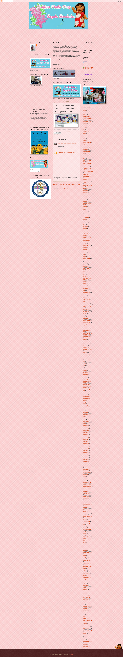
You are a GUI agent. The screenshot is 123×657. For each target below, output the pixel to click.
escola (84, 281)
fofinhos (84, 294)
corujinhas (85, 247)
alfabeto (84, 114)
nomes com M (86, 446)
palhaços (85, 480)
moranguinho (85, 412)
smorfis (84, 601)
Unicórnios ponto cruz (87, 630)
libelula (84, 363)
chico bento (85, 226)
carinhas (84, 199)
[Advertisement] (41, 97)
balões (84, 138)
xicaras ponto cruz (86, 646)
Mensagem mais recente (60, 184)
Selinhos (84, 587)
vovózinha (85, 644)
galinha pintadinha (86, 311)
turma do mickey (86, 628)
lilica (84, 365)
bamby (84, 140)
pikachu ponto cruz (87, 529)
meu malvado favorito (87, 392)
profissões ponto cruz (87, 552)
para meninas (85, 489)
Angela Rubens (40, 45)
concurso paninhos (87, 242)
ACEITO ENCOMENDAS (86, 112)
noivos (84, 419)
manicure (85, 376)
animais (84, 127)
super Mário (85, 610)
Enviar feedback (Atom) (63, 188)
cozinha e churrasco (87, 251)
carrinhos (85, 206)
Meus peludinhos (86, 398)
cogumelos (85, 235)
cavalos (84, 219)
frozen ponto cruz (86, 303)
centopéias (85, 222)
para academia (86, 488)
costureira (85, 249)
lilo (83, 367)
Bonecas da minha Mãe (88, 171)
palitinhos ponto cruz (87, 482)
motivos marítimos (87, 414)
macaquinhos (85, 372)
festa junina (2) (86, 288)
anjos (84, 129)
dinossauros (85, 264)
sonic (84, 604)
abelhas (84, 110)
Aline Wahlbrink (61, 143)
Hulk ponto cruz (86, 347)
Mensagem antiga (75, 184)
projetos (84, 555)
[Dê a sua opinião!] (56, 133)
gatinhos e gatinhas (87, 320)
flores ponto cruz (86, 292)
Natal (84, 416)
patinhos (84, 511)
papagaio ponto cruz (87, 486)
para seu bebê (86, 496)
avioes (84, 133)
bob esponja (85, 165)
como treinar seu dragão (88, 237)
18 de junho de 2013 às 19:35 (71, 143)
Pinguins (61, 134)
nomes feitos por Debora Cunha (86, 470)
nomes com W (86, 461)
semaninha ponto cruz (87, 591)
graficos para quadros (87, 336)
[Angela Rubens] (83, 62)
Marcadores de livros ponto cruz (87, 382)
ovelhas (84, 476)
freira (84, 301)
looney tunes (85, 368)
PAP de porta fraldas (87, 484)
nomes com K (86, 443)
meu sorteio (85, 394)
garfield (84, 316)
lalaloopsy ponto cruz (87, 358)
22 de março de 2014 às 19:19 (68, 152)
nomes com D (86, 430)
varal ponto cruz (86, 638)
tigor (84, 616)
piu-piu (84, 538)
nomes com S (86, 455)
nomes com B (86, 427)
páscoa (84, 502)
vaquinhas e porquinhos (88, 635)
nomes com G (86, 436)
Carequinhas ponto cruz (88, 196)
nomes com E (86, 432)
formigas (84, 295)
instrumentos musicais (87, 349)
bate (84, 153)
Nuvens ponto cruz (87, 472)
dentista (84, 256)
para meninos (85, 491)
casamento (85, 211)
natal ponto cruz (86, 418)
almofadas (85, 123)
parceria (84, 501)
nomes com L (85, 445)
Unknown (60, 152)
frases (84, 297)
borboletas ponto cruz (87, 176)
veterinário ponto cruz (87, 641)
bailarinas (85, 136)
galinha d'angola (86, 309)
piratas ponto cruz (86, 536)
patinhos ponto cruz (87, 513)
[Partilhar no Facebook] (59, 133)
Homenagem (85, 345)
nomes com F (86, 434)
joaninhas (85, 352)
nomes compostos (86, 464)
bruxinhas (85, 188)
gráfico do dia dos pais (87, 325)
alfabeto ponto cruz (87, 121)
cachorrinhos (85, 190)
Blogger (71, 654)
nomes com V (86, 459)
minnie (84, 400)
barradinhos (85, 149)
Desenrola (85, 262)
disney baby (85, 266)
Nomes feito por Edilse (87, 466)
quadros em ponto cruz (87, 560)
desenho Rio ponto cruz (88, 260)
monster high (85, 405)
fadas (84, 286)
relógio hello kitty (86, 573)
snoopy (84, 602)
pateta (84, 509)
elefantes (85, 276)
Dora (84, 273)
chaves (84, 224)
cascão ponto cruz (86, 215)
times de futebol (86, 618)
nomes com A (86, 425)
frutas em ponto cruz (87, 304)
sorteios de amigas (87, 606)
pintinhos (85, 533)
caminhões (85, 192)
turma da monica (86, 626)
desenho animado (86, 258)
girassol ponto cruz (87, 324)
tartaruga (84, 612)
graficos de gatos (86, 328)
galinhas (84, 313)
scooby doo (85, 585)
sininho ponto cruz (86, 597)
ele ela (84, 274)
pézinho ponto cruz (87, 526)
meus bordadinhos (86, 396)
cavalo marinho (86, 217)
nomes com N (86, 448)
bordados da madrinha (87, 182)
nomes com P (86, 452)
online (84, 45)
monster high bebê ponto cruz (86, 407)
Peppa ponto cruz (86, 521)
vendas (84, 639)
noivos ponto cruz (86, 421)
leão (84, 361)
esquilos (84, 285)
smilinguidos (85, 599)
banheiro (84, 145)
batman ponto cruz (87, 156)
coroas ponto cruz (86, 245)
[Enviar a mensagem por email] (55, 133)
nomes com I (85, 439)
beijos (84, 158)
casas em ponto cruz (87, 212)
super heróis (85, 608)
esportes (84, 283)
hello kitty (85, 339)
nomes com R (86, 454)
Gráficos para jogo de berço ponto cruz (87, 334)
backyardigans (86, 135)
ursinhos (84, 633)
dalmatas (85, 252)
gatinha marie (85, 318)
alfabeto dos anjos (86, 116)
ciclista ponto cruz (86, 230)
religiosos (85, 571)
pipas (84, 535)
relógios (84, 575)
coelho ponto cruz (86, 233)
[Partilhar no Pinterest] (60, 133)
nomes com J (85, 441)
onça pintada (85, 474)
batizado (84, 154)
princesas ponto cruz (87, 548)
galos (84, 315)
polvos (84, 542)
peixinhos (85, 519)
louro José (85, 370)
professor (85, 550)
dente (84, 254)
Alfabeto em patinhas (87, 118)
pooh (84, 544)
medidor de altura (86, 384)
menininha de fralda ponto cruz (87, 387)
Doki (84, 271)
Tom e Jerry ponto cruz (87, 620)
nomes (84, 423)
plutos (84, 540)
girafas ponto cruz (86, 322)
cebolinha (85, 221)
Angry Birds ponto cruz (87, 125)
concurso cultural (86, 240)
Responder (60, 148)
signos (84, 593)
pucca (84, 558)
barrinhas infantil (86, 151)
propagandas (85, 557)
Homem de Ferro (86, 343)
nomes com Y (86, 463)
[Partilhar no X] (58, 133)
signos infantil (86, 595)
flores (84, 290)
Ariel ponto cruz (86, 131)
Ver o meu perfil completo (41, 46)
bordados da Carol (86, 181)
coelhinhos (85, 231)
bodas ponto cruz (86, 166)
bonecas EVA (85, 174)
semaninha (85, 589)
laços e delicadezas (87, 356)
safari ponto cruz (86, 579)
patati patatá (85, 507)
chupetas (85, 228)
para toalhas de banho (87, 498)
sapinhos (85, 583)
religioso (84, 570)
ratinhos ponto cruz (87, 566)
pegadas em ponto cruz (88, 516)
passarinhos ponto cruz (87, 504)
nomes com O (86, 450)
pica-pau (84, 527)
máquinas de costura (87, 379)
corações (85, 243)
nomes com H (86, 437)
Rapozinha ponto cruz (87, 563)
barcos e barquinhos (87, 147)
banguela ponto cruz (87, 144)
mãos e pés (85, 377)
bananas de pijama (87, 142)
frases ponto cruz (86, 299)
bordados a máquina (87, 179)
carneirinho (85, 201)
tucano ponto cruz (86, 625)
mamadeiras (85, 374)
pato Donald (85, 514)
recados (84, 568)
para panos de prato (87, 493)
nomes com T (86, 457)
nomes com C (86, 428)
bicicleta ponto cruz (87, 163)
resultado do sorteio (87, 577)
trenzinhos (85, 623)
